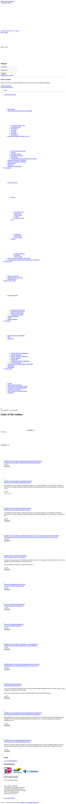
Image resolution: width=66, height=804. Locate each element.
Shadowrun (17, 234)
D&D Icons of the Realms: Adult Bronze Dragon (17, 482)
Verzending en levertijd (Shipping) (17, 388)
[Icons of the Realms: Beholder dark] (34, 597)
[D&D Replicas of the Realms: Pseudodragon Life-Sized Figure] (34, 656)
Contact (17, 31)
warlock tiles (14, 359)
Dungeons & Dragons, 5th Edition (17, 161)
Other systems (18, 215)
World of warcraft (19, 218)
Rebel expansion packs (17, 313)
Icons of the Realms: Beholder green (14, 586)
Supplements (14, 128)
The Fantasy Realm (9, 798)
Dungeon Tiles (12, 163)
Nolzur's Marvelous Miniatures (19, 356)
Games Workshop (12, 319)
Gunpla (10, 317)
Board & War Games (10, 280)
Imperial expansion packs (18, 311)
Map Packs (11, 165)
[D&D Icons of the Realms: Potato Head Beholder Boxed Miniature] (34, 705)
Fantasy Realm (8, 368)
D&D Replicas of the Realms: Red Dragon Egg (17, 741)
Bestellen (7, 466)
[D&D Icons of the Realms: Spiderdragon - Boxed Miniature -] (34, 636)
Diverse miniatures (16, 355)
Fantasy (13, 197)
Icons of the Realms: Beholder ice (13, 626)
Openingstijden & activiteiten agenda (18, 386)
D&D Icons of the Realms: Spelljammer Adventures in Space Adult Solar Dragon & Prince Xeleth (30, 537)
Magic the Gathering (13, 276)
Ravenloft (13, 133)
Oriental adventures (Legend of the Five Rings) (24, 158)
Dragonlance (14, 157)
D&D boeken (11, 109)
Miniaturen (10, 338)
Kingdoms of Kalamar (17, 155)
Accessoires (7, 321)
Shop (5, 90)
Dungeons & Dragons (10, 94)
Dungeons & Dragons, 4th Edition (17, 160)
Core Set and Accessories (18, 310)
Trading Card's (8, 261)
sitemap (23, 802)
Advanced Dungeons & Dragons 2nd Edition (20, 111)
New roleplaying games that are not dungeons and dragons (23, 260)
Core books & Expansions (18, 151)
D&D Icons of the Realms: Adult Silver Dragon (17, 510)
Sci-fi (12, 219)
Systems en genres (13, 182)
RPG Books (7, 168)
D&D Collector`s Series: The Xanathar (14, 557)
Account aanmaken (6, 85)
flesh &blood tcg (12, 279)
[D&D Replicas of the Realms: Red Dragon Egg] (34, 732)
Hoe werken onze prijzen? (15, 385)
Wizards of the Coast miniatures (19, 353)
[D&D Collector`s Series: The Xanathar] (34, 548)
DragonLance (14, 134)
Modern (13, 239)
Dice (9, 337)
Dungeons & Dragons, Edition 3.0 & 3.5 (19, 136)
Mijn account (4, 32)
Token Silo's (11, 365)
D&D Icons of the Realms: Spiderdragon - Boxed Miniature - (20, 645)
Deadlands (17, 255)
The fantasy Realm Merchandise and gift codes (20, 364)
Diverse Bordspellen (13, 316)
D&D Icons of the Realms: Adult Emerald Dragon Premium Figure (22, 462)
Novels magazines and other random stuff (19, 258)
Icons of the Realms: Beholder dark (13, 606)
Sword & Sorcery (19, 212)
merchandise (11, 367)
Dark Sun (13, 130)
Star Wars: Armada (13, 295)
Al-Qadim (13, 131)
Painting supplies (15, 358)
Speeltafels (10, 392)
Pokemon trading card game (15, 277)
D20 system (17, 213)
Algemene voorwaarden (14, 389)
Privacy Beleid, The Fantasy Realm (17, 391)
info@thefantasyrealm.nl (7, 31)
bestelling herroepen (33, 802)
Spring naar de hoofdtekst (8, 1)
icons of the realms (16, 362)
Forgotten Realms (16, 127)
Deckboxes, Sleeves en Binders (16, 335)
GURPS (16, 216)
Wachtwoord (4, 70)
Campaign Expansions (17, 314)
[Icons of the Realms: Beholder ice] (34, 617)
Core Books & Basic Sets (18, 125)
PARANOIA (18, 236)
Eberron (13, 152)
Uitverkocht (7, 493)
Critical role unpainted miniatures (20, 361)
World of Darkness (19, 253)
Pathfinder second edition (14, 166)
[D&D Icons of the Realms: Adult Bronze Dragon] (34, 473)
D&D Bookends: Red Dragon (12, 685)
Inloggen (3, 73)
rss (26, 802)
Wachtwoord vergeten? (7, 75)
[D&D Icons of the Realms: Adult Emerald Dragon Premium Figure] (34, 453)
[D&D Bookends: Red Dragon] (34, 676)
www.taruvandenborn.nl (10, 760)
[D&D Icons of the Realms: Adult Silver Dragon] (34, 501)
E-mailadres (4, 67)
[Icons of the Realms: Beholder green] (34, 577)
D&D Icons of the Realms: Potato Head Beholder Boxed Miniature (22, 714)
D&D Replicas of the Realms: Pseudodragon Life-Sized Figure (21, 665)
